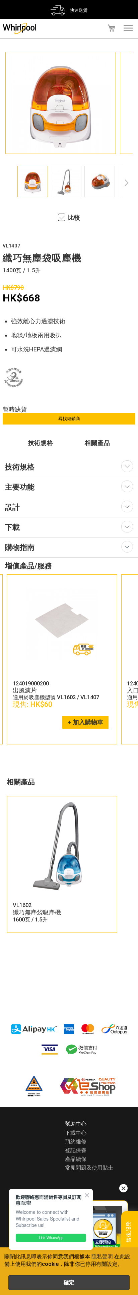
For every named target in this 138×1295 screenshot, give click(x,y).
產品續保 (75, 1159)
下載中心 (75, 1133)
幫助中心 (75, 1124)
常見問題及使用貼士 (89, 1168)
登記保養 (75, 1150)
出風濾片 (112, 690)
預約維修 (75, 1141)
